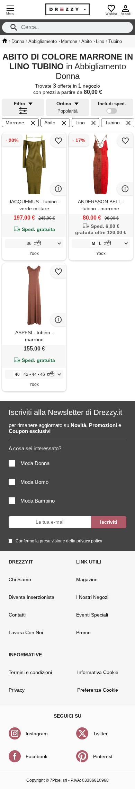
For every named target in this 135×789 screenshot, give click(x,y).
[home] (4, 40)
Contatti (17, 615)
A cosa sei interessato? (35, 448)
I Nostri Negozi (92, 597)
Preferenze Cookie (97, 690)
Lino (80, 122)
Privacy (17, 690)
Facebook (36, 756)
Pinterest (102, 756)
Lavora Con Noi (26, 632)
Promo (83, 632)
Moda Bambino (37, 501)
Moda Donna (35, 463)
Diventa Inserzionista (31, 597)
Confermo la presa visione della (59, 541)
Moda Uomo (34, 482)
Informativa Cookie (97, 672)
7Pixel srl (58, 780)
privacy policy (89, 541)
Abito (49, 122)
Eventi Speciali (92, 615)
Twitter (100, 733)
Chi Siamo (20, 579)
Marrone (15, 122)
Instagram (37, 733)
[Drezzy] (67, 9)
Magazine (87, 579)
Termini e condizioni (30, 672)
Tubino (112, 122)
